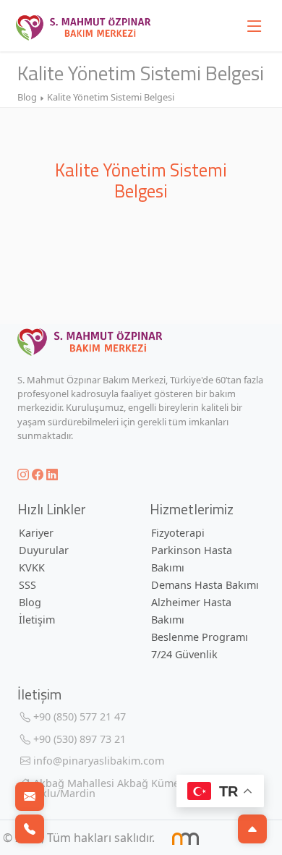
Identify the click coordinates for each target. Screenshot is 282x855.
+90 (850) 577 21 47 (78, 716)
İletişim (37, 619)
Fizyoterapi (178, 533)
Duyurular (44, 550)
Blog (30, 602)
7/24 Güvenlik (184, 654)
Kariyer (36, 533)
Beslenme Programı (199, 637)
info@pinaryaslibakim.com (97, 760)
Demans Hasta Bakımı (205, 585)
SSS (27, 585)
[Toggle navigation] (254, 25)
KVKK (32, 567)
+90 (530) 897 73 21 (78, 739)
